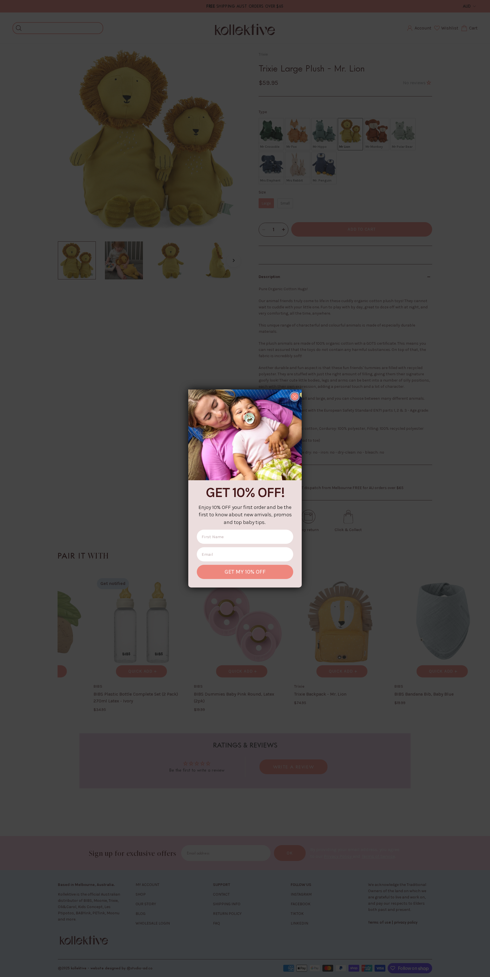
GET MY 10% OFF (245, 571)
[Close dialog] (294, 396)
